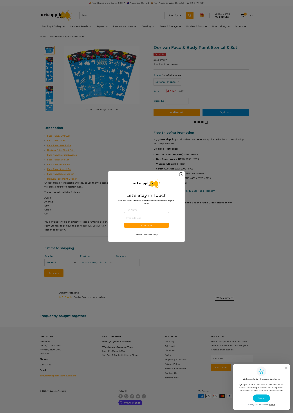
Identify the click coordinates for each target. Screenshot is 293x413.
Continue (146, 225)
